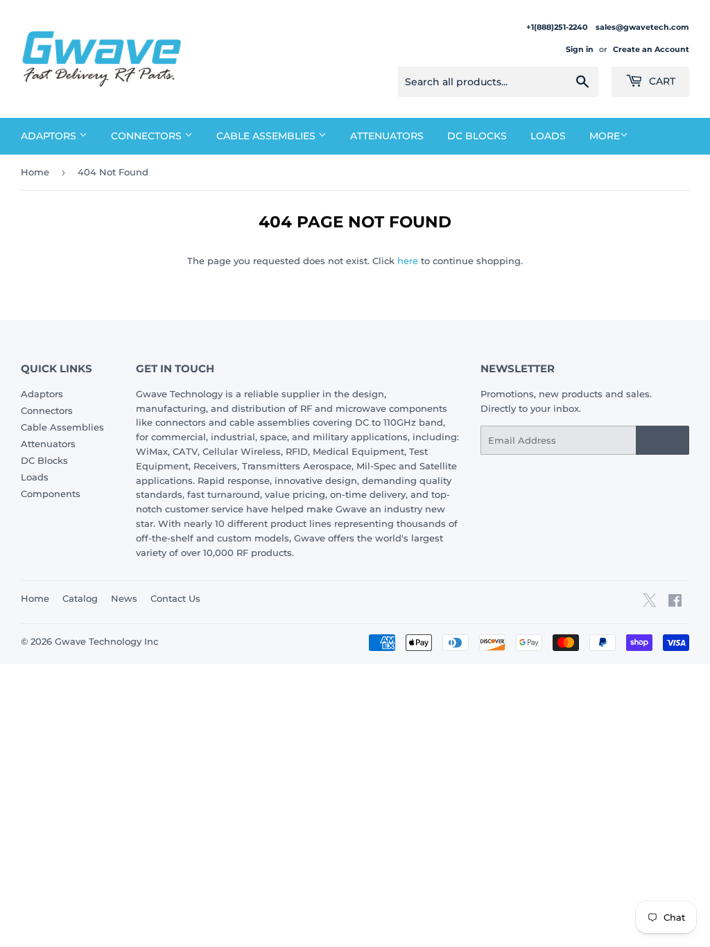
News (124, 598)
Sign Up (662, 440)
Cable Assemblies (267, 136)
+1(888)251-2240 (557, 27)
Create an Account (651, 49)
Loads (548, 136)
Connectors (147, 136)
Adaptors (50, 136)
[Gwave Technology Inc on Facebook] (675, 602)
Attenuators (387, 136)
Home (35, 171)
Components (50, 493)
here (407, 260)
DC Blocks (477, 136)
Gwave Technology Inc (106, 641)
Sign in (580, 49)
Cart (660, 81)
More (604, 136)
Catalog (80, 598)
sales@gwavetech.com (642, 27)
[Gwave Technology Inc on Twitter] (649, 605)
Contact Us (175, 598)
